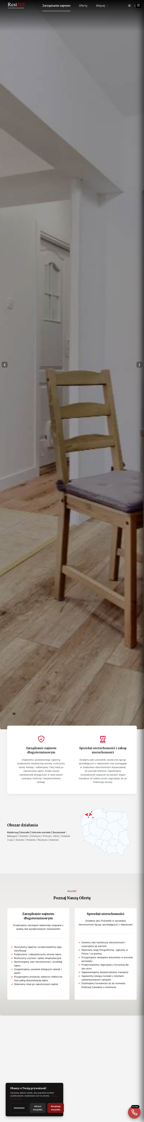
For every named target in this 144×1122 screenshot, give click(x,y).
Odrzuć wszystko (37, 1108)
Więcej (100, 5)
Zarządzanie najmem (56, 5)
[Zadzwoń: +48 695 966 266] (134, 1112)
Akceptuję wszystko (55, 1108)
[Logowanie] (129, 6)
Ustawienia (19, 1108)
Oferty (83, 5)
